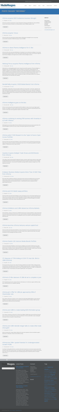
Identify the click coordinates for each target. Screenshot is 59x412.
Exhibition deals (49, 380)
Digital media (54, 377)
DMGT (45, 378)
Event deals (54, 378)
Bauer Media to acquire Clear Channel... (22, 386)
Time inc (52, 399)
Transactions (49, 5)
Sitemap (13, 410)
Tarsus (50, 399)
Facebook (54, 381)
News (43, 5)
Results (46, 399)
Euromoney (48, 378)
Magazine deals (49, 388)
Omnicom (55, 393)
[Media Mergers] (8, 5)
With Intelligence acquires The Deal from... (22, 367)
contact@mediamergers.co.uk (49, 29)
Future (45, 383)
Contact (55, 5)
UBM (55, 399)
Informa (45, 384)
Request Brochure (19, 410)
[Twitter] (55, 1)
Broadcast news (46, 372)
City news (52, 373)
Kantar (51, 386)
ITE (49, 386)
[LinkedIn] (57, 1)
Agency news (51, 369)
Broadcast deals (52, 371)
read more (5, 41)
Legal (11, 410)
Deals (39, 5)
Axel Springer (46, 371)
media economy (50, 391)
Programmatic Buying (50, 396)
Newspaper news (48, 393)
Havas (54, 383)
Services (34, 5)
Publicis (54, 397)
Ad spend (45, 367)
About (30, 5)
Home (26, 5)
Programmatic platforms (48, 397)
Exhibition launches (48, 381)
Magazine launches (47, 389)
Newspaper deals (49, 392)
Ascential (54, 369)
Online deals (46, 395)
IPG (48, 386)
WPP (46, 401)
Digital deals (47, 375)
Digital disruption (49, 376)
